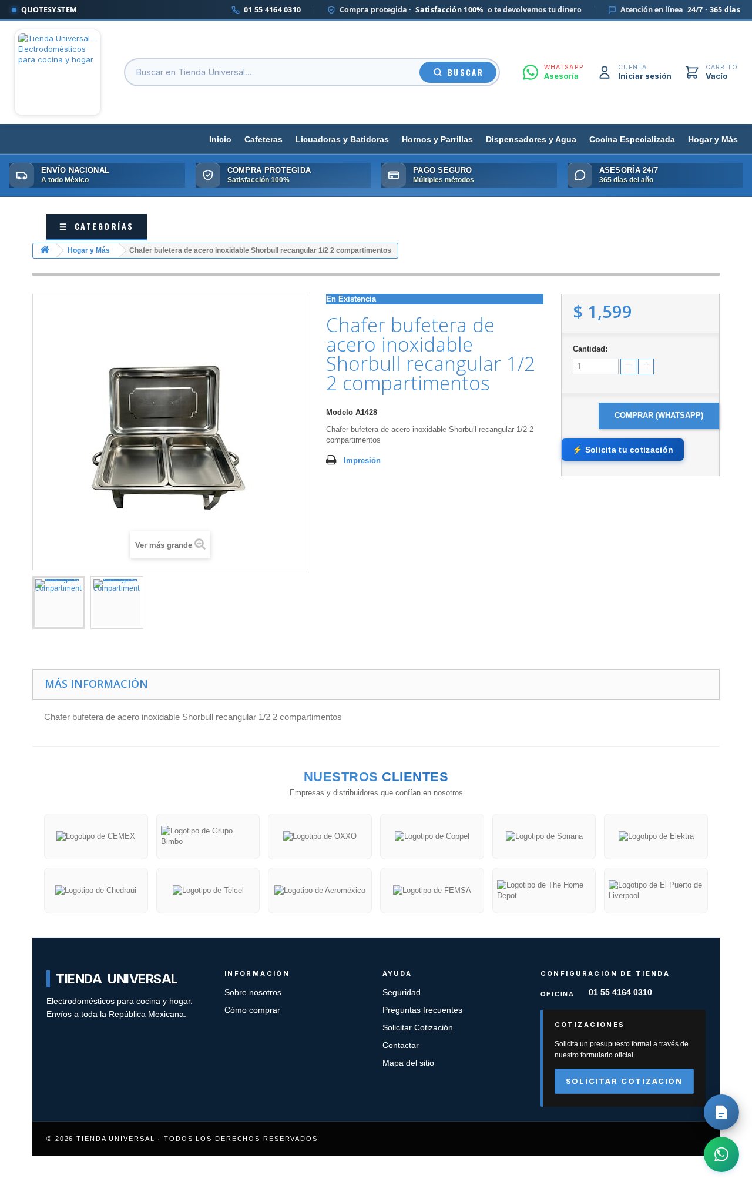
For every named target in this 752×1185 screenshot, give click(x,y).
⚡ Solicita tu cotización (622, 449)
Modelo (339, 412)
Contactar (400, 1045)
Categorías (96, 226)
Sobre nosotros (252, 992)
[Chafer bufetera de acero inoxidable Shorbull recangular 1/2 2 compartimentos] (59, 602)
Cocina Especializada (632, 139)
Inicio (220, 139)
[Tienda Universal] (57, 72)
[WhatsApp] (721, 1154)
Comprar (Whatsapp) (659, 415)
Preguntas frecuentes (422, 1010)
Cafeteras (263, 139)
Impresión (362, 460)
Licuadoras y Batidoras (342, 139)
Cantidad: (590, 348)
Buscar (466, 72)
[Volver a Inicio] (44, 250)
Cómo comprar (252, 1010)
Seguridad (401, 992)
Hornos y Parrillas (437, 139)
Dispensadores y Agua (531, 139)
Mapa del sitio (408, 1063)
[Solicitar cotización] (721, 1112)
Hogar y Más (713, 139)
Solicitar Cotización (417, 1027)
